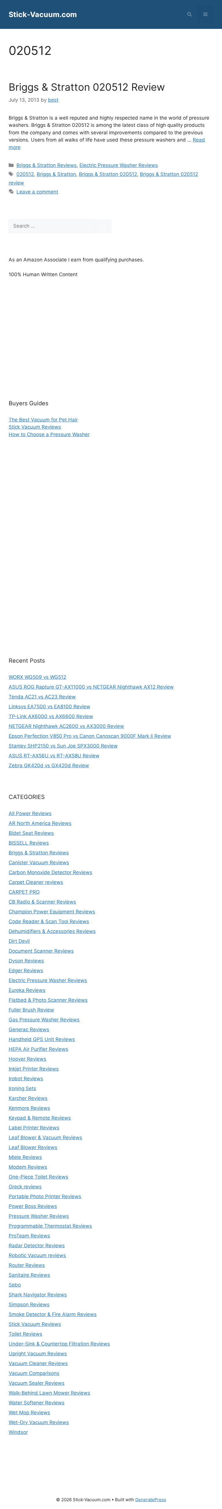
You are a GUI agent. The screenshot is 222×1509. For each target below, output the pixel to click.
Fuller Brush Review (31, 1010)
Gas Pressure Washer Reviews (44, 1020)
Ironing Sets (22, 1088)
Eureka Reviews (27, 990)
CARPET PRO (24, 892)
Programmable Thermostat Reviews (50, 1226)
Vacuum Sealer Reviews (36, 1383)
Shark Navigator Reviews (38, 1295)
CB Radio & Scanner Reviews (42, 902)
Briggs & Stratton (56, 174)
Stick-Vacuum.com (43, 14)
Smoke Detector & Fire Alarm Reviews (53, 1314)
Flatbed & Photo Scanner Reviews (48, 1000)
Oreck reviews (25, 1187)
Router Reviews (27, 1265)
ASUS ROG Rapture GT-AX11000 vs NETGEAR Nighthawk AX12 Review (91, 687)
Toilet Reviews (25, 1334)
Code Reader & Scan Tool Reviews (49, 921)
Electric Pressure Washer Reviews (118, 165)
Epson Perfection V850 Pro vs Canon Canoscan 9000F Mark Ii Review (90, 736)
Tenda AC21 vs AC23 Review (42, 697)
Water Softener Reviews (36, 1403)
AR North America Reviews (40, 823)
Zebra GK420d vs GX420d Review (49, 765)
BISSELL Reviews (29, 843)
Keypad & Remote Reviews (40, 1118)
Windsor (18, 1432)
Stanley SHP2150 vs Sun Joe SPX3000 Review (63, 746)
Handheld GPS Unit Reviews (42, 1039)
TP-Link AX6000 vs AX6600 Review (51, 716)
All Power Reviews (30, 813)
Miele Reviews (25, 1157)
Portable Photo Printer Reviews (45, 1196)
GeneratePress (150, 1499)
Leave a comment (37, 192)
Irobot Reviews (26, 1078)
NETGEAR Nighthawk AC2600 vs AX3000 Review (66, 726)
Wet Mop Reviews (29, 1412)
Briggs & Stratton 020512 (108, 174)
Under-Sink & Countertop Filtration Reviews (59, 1344)
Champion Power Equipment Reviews (52, 912)
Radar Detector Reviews (37, 1245)
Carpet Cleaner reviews (36, 882)
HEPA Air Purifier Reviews (38, 1049)
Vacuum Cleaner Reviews (38, 1363)
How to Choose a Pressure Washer (49, 434)
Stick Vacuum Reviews (35, 427)
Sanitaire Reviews (29, 1275)
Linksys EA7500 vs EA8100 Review (49, 706)
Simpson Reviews (29, 1304)
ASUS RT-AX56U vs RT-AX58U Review (54, 756)
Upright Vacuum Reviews (38, 1353)
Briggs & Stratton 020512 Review (87, 87)
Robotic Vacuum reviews (37, 1255)
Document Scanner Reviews (41, 951)
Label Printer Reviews (34, 1128)
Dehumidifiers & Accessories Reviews (52, 931)
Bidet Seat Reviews (31, 833)
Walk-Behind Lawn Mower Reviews (49, 1393)
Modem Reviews (28, 1167)
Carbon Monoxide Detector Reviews (50, 872)
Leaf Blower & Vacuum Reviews (45, 1137)
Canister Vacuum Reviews (39, 862)
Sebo (15, 1285)
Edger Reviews (26, 970)
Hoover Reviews (27, 1059)
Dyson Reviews (26, 961)
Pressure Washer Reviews (39, 1216)
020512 (25, 174)
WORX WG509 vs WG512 (37, 677)
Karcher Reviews (28, 1098)
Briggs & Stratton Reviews (46, 165)
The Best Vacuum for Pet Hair (43, 420)
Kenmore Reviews (29, 1108)
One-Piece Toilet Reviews (38, 1177)
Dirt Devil (19, 941)
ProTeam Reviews (29, 1236)
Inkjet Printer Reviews (34, 1069)
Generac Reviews (29, 1029)
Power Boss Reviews (33, 1206)
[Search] (103, 226)
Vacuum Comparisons (34, 1373)
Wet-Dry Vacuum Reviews (39, 1422)
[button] (189, 14)
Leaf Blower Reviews (33, 1147)
